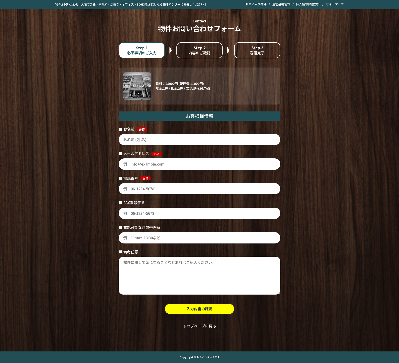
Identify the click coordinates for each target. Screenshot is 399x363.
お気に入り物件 (255, 4)
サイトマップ (335, 4)
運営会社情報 (281, 4)
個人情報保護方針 (308, 4)
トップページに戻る (199, 326)
